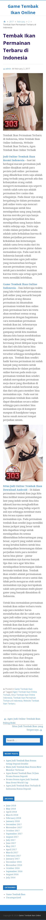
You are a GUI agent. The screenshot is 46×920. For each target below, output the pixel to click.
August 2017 (12, 837)
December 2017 (14, 824)
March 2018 (12, 815)
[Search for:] (23, 740)
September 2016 (14, 871)
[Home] (4, 21)
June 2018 (11, 805)
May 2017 (11, 846)
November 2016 (14, 865)
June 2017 (11, 843)
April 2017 (11, 849)
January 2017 (13, 859)
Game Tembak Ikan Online (30, 915)
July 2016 (10, 877)
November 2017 (14, 827)
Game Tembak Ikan (23, 689)
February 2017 (13, 855)
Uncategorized (13, 897)
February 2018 (13, 818)
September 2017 (14, 833)
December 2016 (14, 862)
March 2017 (12, 852)
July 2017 (10, 840)
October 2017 (13, 830)
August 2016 (12, 874)
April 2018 (11, 812)
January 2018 (13, 821)
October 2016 (13, 868)
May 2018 (11, 809)
